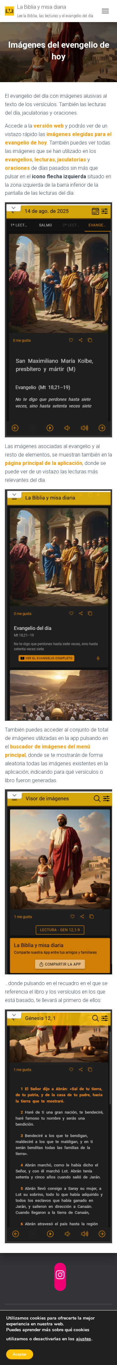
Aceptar (20, 1354)
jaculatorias (71, 160)
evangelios (18, 160)
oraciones (17, 168)
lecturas (44, 160)
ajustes (83, 1339)
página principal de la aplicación (43, 463)
